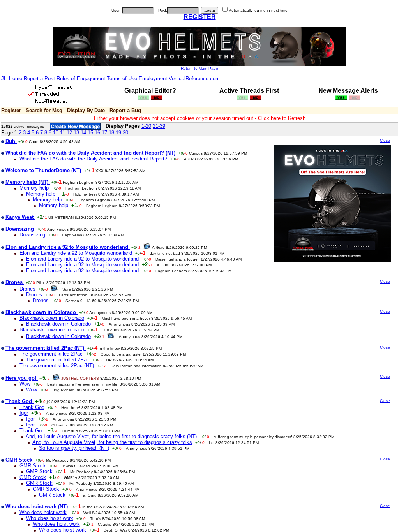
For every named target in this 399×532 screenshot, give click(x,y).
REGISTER (200, 17)
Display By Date (86, 110)
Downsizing (32, 235)
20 (125, 133)
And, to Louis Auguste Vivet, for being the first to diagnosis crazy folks (112, 442)
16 (97, 133)
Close (385, 140)
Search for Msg (44, 110)
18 (111, 133)
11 (62, 133)
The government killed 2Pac (51, 354)
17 (104, 133)
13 (76, 133)
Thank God (31, 407)
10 (55, 133)
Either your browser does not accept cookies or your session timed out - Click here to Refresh (199, 118)
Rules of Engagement (80, 78)
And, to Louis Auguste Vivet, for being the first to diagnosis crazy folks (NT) (111, 436)
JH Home (11, 78)
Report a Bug (125, 110)
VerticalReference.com (194, 78)
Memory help (34, 188)
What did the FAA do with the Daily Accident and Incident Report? (93, 159)
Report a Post (39, 78)
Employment (153, 78)
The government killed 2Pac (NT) (56, 365)
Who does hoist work (43, 512)
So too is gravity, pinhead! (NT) (74, 448)
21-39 (159, 126)
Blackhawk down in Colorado (51, 318)
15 (90, 133)
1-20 (146, 126)
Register (11, 110)
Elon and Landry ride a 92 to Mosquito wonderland (75, 253)
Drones (27, 289)
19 (118, 133)
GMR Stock (32, 466)
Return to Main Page (199, 68)
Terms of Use (122, 78)
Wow (25, 384)
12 (69, 133)
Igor (23, 413)
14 (83, 133)
